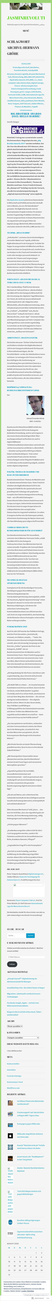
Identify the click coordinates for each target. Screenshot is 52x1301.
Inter (33, 903)
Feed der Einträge (14, 1076)
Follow (12, 964)
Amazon (10, 74)
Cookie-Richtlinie (27, 1291)
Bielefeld (40, 77)
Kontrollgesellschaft (21, 67)
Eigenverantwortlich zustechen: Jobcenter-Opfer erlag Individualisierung (30, 1235)
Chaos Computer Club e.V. (25, 900)
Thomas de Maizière (23, 107)
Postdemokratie (20, 70)
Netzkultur (34, 67)
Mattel (39, 98)
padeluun (29, 101)
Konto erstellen (13, 1064)
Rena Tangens (14, 104)
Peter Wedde (39, 101)
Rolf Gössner (25, 104)
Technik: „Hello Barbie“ (18, 233)
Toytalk (35, 107)
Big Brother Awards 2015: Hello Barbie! (26, 115)
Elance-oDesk (20, 86)
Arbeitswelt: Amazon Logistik (22, 338)
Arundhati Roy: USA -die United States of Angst (26, 988)
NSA (23, 101)
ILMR (23, 95)
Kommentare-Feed (15, 1082)
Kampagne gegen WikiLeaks (28, 1124)
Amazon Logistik (21, 74)
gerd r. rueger (25, 92)
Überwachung (17, 77)
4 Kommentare (26, 110)
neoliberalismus (13, 101)
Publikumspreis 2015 (17, 626)
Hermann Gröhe (14, 95)
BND (31, 80)
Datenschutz (25, 83)
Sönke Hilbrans (37, 104)
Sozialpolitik (33, 70)
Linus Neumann (30, 98)
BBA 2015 (32, 77)
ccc (35, 80)
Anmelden (11, 1070)
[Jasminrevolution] (26, 6)
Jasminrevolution (29, 18)
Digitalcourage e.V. (35, 874)
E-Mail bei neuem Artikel (20, 942)
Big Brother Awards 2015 (19, 80)
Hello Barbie (36, 92)
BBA (26, 77)
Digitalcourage (37, 83)
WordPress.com (13, 1088)
